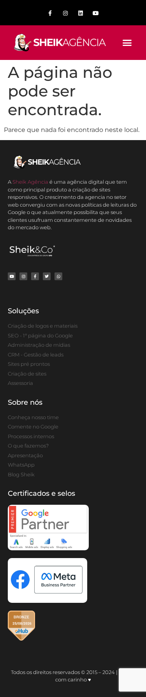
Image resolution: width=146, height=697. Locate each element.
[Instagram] (65, 13)
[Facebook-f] (50, 13)
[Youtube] (96, 13)
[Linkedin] (80, 13)
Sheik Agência (30, 182)
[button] (127, 42)
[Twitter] (47, 276)
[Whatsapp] (58, 276)
